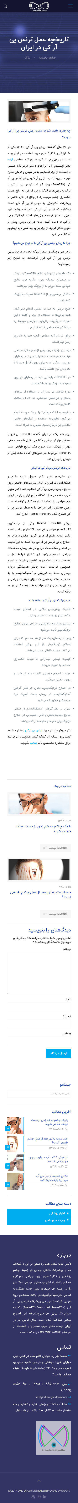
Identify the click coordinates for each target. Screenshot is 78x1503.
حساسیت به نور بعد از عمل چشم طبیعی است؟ (40, 894)
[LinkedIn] (44, 1497)
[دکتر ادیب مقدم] (39, 6)
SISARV (65, 1490)
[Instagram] (39, 1497)
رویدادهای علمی (55, 1220)
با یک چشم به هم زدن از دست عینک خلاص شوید (43, 828)
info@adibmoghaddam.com (51, 1397)
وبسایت (67, 1033)
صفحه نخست (47, 57)
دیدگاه (67, 949)
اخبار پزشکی (57, 1213)
